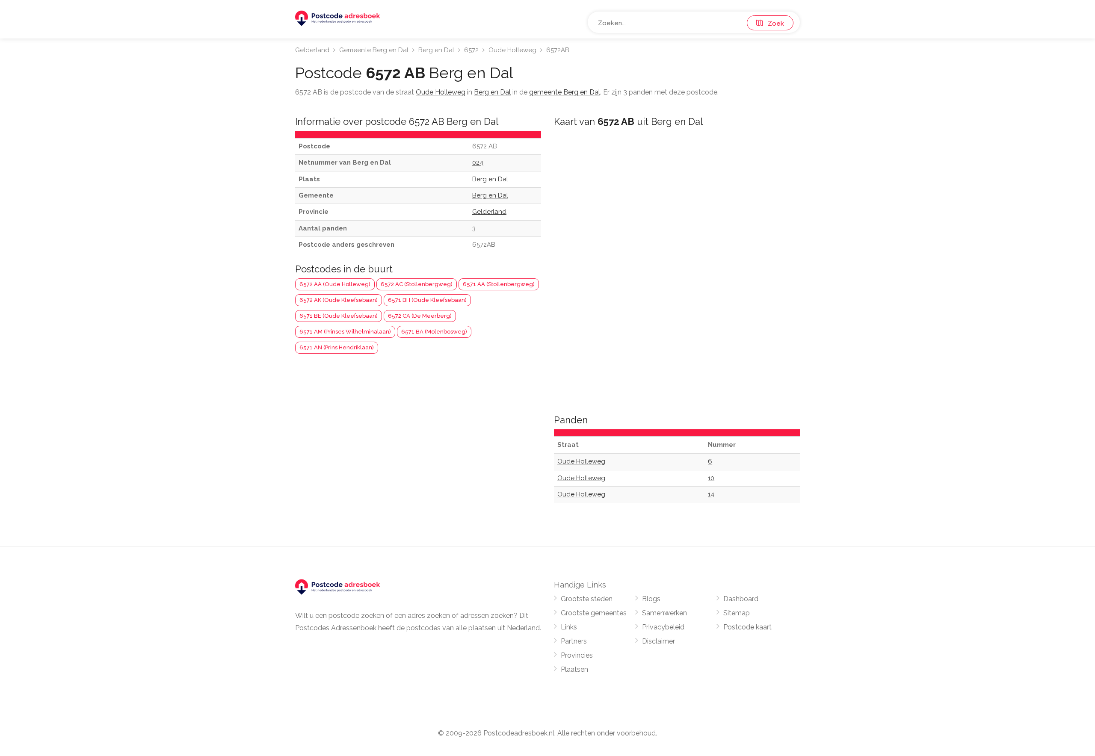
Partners (574, 641)
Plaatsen (574, 669)
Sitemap (736, 613)
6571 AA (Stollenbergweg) (499, 284)
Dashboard (740, 599)
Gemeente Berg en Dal (373, 50)
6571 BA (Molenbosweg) (434, 331)
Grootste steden (587, 599)
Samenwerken (664, 613)
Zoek (773, 23)
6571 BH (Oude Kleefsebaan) (427, 300)
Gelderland (312, 50)
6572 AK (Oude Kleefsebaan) (338, 300)
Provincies (577, 655)
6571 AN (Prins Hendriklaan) (336, 347)
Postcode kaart (747, 627)
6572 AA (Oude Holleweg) (334, 284)
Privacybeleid (663, 627)
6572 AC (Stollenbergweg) (417, 284)
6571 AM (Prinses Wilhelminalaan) (345, 331)
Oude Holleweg (512, 50)
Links (569, 627)
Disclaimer (658, 641)
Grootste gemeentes (594, 613)
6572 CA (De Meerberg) (420, 316)
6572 (471, 50)
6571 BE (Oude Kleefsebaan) (338, 316)
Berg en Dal (436, 50)
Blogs (651, 599)
